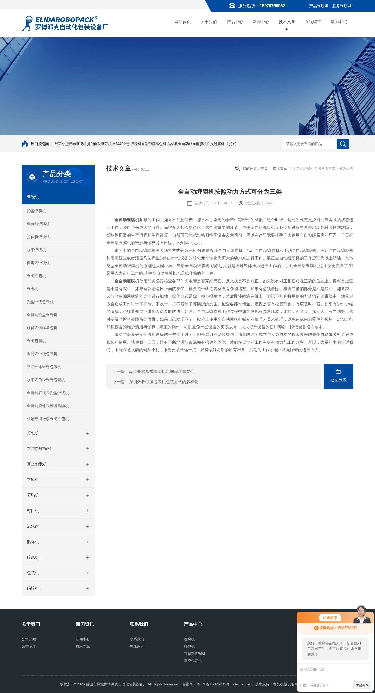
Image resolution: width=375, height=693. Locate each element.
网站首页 (182, 22)
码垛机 (33, 588)
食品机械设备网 (285, 684)
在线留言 (313, 22)
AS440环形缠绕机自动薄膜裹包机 (139, 144)
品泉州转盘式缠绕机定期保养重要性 (161, 371)
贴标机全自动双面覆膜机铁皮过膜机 (195, 144)
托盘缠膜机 (36, 210)
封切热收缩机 (39, 448)
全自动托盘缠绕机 (42, 314)
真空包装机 (37, 464)
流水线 (33, 526)
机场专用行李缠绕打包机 (48, 418)
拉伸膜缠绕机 (38, 236)
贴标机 (33, 542)
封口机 (33, 510)
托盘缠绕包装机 (40, 301)
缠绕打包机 (36, 275)
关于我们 (209, 22)
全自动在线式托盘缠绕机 (48, 392)
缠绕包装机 (36, 340)
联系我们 (339, 22)
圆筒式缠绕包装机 (42, 353)
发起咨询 (362, 685)
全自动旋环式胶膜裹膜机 (48, 405)
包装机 (33, 573)
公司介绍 (29, 639)
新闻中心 (261, 22)
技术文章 (287, 22)
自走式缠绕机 (38, 262)
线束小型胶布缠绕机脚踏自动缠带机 (83, 144)
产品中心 (235, 22)
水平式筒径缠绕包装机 (46, 379)
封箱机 (33, 479)
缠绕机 (33, 196)
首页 (264, 168)
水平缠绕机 (36, 249)
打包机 (33, 433)
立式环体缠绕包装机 (44, 366)
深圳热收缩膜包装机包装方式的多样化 (163, 382)
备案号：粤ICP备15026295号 (206, 684)
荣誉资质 (29, 646)
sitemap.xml (242, 684)
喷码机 (33, 495)
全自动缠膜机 (38, 223)
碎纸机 (33, 557)
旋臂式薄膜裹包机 (42, 327)
